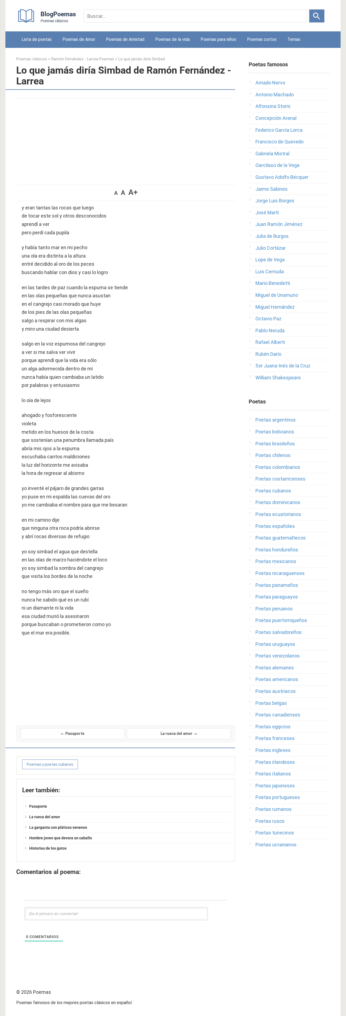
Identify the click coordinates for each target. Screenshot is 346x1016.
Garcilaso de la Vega (277, 165)
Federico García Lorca (278, 130)
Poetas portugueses (277, 797)
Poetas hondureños (276, 550)
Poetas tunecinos (274, 833)
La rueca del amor (44, 817)
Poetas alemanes (274, 667)
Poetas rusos (270, 821)
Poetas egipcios (273, 726)
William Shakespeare (278, 377)
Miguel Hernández (275, 307)
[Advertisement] (125, 139)
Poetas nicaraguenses (280, 573)
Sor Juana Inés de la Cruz (282, 366)
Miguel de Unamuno (276, 295)
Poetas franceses (275, 738)
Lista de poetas (37, 39)
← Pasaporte (72, 733)
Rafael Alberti (270, 342)
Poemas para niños (218, 39)
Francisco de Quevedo (279, 141)
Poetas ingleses (273, 750)
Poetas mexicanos (275, 561)
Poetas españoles (275, 526)
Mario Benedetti (272, 283)
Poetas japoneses (275, 785)
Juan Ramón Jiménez (278, 224)
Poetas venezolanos (277, 656)
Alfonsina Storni (272, 106)
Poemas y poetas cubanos (50, 764)
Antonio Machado (274, 94)
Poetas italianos (273, 774)
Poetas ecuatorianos (278, 514)
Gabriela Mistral (272, 153)
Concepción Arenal (276, 118)
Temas (293, 39)
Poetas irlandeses (275, 762)
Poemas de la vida (172, 39)
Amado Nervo (270, 83)
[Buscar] (316, 15)
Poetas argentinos (275, 420)
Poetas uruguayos (275, 644)
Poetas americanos (276, 679)
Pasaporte (38, 806)
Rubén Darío (268, 354)
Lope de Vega (270, 259)
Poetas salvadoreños (278, 632)
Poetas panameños (276, 585)
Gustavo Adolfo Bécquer (281, 177)
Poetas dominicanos (277, 502)
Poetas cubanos (273, 491)
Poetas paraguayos (276, 597)
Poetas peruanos (274, 608)
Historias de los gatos (47, 848)
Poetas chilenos (273, 455)
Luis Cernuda (269, 271)
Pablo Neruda (270, 330)
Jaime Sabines (271, 189)
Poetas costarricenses (280, 479)
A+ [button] (133, 192)
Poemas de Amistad (125, 39)
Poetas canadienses (277, 715)
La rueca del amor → (179, 733)
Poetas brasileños (275, 443)
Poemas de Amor (78, 39)
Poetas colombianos (277, 467)
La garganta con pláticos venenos (58, 827)
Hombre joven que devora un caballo (60, 838)
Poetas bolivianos (274, 432)
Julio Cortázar (270, 248)
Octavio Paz (268, 318)
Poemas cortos (262, 39)
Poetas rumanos (273, 809)
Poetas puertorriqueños (281, 620)
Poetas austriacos (275, 691)
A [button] (116, 193)
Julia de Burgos (272, 236)
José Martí (267, 212)
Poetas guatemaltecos (280, 538)
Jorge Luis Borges (274, 200)
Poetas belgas (271, 703)
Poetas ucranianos (276, 844)
